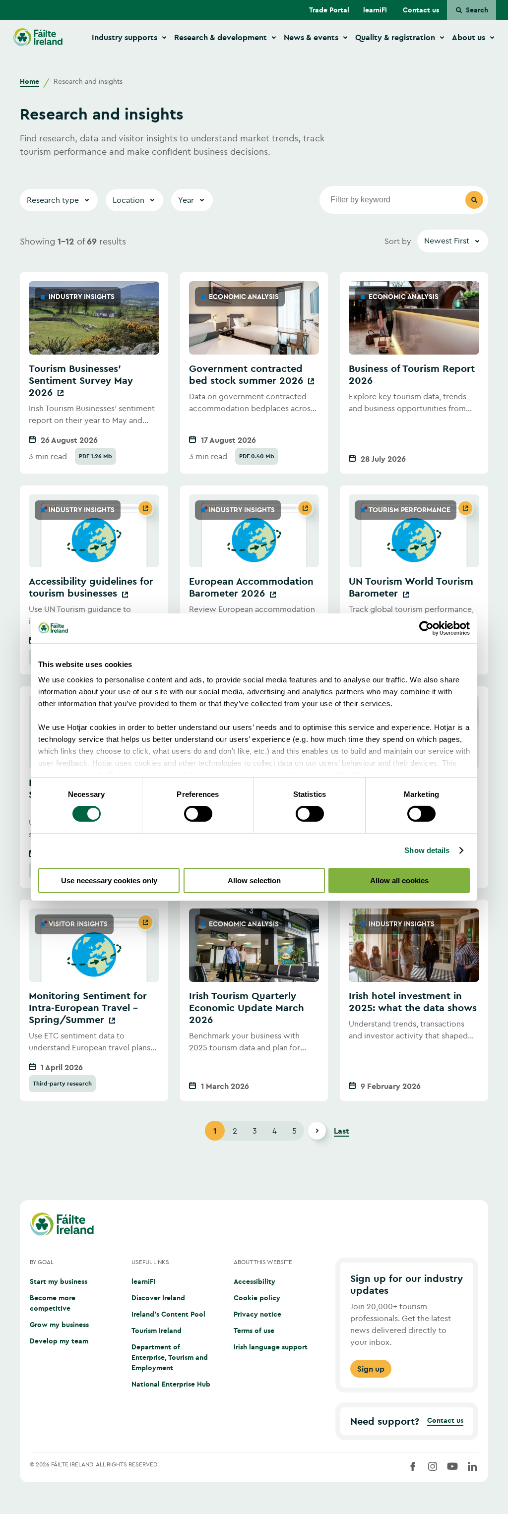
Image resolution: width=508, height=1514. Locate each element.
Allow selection (254, 880)
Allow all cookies (399, 880)
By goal (42, 1262)
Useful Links (150, 1262)
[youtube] (452, 1466)
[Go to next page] (317, 1131)
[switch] (198, 814)
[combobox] (452, 241)
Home (29, 81)
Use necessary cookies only (109, 880)
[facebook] (413, 1466)
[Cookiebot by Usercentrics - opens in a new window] (426, 627)
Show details (426, 850)
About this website (263, 1262)
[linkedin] (472, 1466)
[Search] (474, 200)
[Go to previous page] (192, 1131)
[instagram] (433, 1466)
